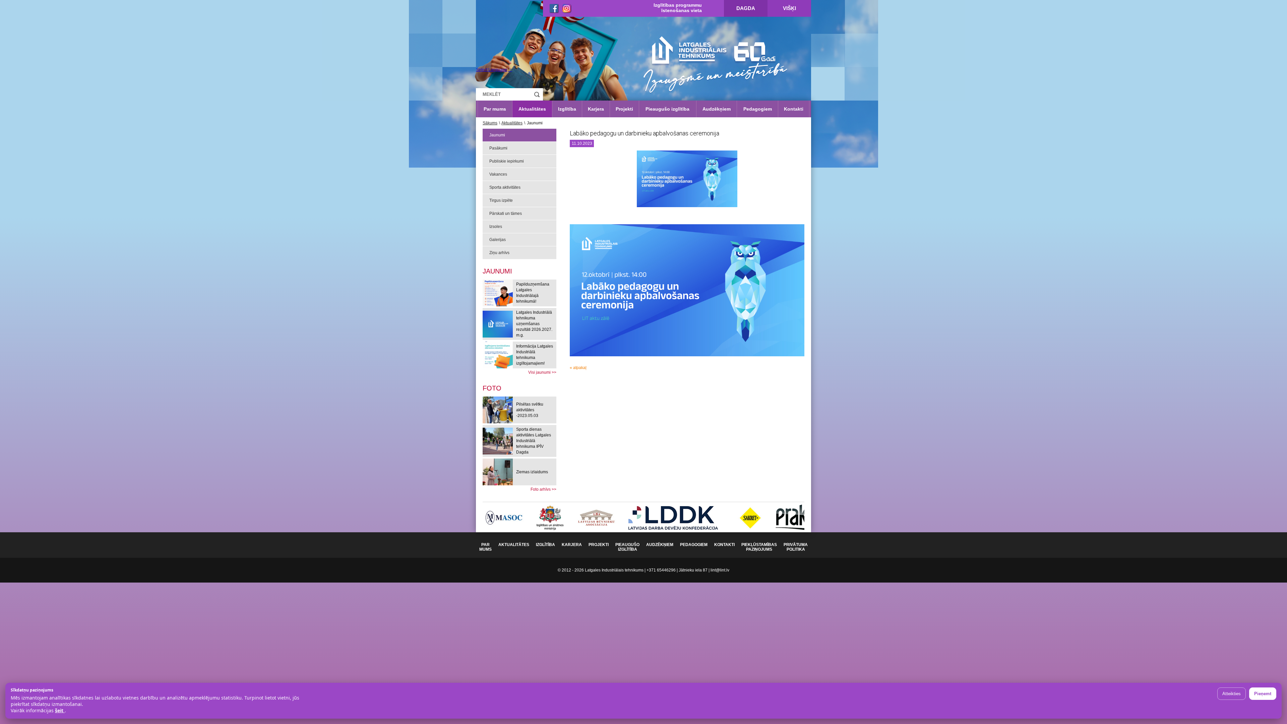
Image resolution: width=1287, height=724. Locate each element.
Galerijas (497, 239)
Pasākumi (498, 148)
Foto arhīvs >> (543, 489)
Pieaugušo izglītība (667, 109)
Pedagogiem (757, 109)
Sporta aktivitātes (504, 187)
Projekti (624, 109)
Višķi (789, 8)
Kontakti (793, 109)
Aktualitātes (532, 109)
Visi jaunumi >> (542, 372)
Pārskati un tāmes (505, 213)
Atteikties (1231, 693)
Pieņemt (1262, 693)
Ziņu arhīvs (499, 252)
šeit (60, 710)
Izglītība (567, 109)
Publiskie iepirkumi (506, 161)
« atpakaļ (578, 367)
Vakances (498, 174)
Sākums (490, 123)
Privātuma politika (796, 547)
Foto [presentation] (492, 388)
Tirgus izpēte (501, 200)
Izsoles (495, 226)
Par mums (495, 109)
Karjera (596, 109)
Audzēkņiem (716, 109)
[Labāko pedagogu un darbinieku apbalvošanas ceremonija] (687, 181)
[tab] (492, 388)
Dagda (745, 8)
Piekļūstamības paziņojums (759, 547)
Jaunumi (497, 135)
